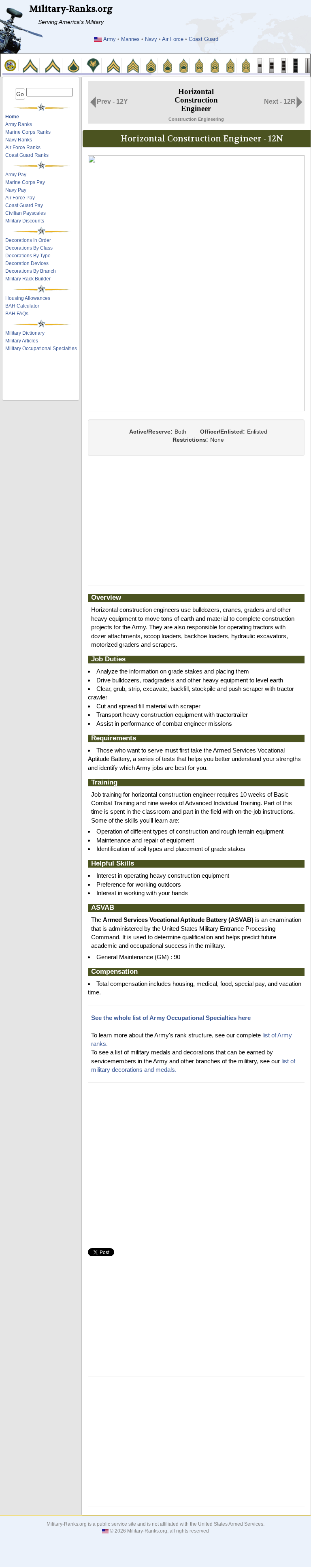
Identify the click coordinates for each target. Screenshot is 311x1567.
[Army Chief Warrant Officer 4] (296, 65)
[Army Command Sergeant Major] (231, 65)
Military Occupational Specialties (41, 348)
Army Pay (15, 174)
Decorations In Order (28, 240)
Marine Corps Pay (25, 182)
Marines (130, 39)
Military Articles (21, 341)
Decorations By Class (29, 248)
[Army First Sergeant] (199, 65)
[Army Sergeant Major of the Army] (246, 65)
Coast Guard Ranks (27, 155)
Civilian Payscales (25, 213)
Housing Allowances (27, 298)
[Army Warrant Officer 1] (260, 65)
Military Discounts (24, 221)
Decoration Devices (27, 263)
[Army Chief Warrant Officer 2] (272, 65)
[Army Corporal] (113, 65)
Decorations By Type (28, 256)
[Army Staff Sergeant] (151, 65)
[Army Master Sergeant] (184, 65)
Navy (151, 39)
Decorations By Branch (30, 271)
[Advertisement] (41, 378)
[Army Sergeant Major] (215, 65)
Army (109, 39)
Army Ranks (18, 124)
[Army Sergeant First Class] (168, 65)
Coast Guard (203, 39)
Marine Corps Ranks (28, 132)
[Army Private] (30, 65)
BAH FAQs (16, 313)
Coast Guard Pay (24, 205)
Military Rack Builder (28, 279)
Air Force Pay (20, 198)
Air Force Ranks (22, 147)
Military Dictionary (25, 333)
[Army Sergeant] (133, 65)
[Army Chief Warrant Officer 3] (284, 65)
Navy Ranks (18, 140)
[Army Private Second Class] (52, 65)
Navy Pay (15, 190)
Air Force (172, 39)
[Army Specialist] (93, 65)
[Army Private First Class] (73, 65)
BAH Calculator (22, 306)
